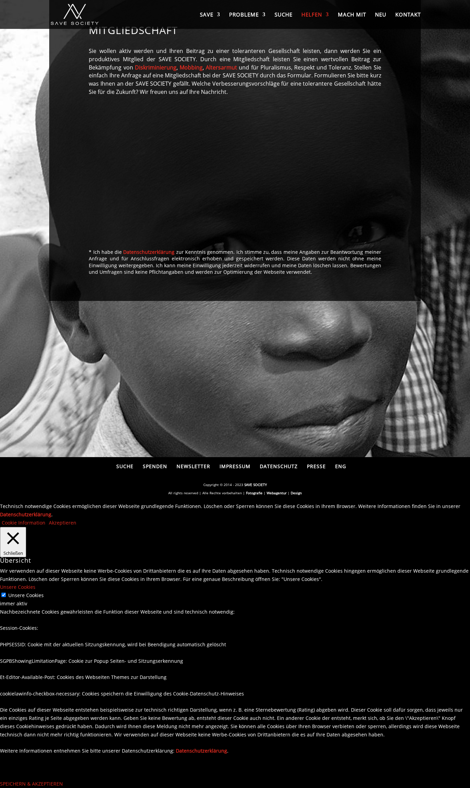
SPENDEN (155, 466)
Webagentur (277, 492)
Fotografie (254, 492)
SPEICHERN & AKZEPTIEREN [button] (31, 783)
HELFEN (311, 15)
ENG (340, 466)
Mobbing (191, 67)
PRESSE (316, 466)
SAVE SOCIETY (255, 484)
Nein (104, 209)
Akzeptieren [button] (62, 522)
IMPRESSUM (235, 466)
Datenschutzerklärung (148, 252)
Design (296, 492)
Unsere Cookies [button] (17, 587)
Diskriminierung (156, 67)
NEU (380, 15)
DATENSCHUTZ (279, 466)
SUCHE (283, 15)
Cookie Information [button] (23, 522)
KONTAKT (408, 15)
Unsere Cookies (26, 595)
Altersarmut (221, 67)
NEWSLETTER (193, 466)
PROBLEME (244, 15)
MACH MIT (352, 15)
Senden (362, 228)
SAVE (206, 15)
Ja (100, 199)
